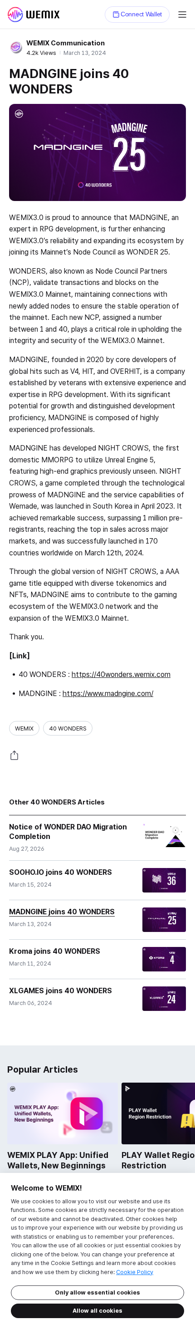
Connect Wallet (141, 14)
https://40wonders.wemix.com (121, 674)
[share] (14, 755)
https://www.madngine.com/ (108, 693)
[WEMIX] (33, 14)
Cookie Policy (134, 1272)
